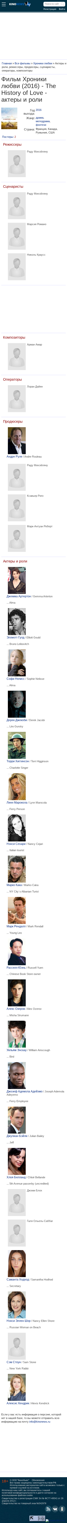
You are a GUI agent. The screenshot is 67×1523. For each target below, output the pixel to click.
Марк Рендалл (16, 926)
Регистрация (49, 9)
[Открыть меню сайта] (4, 5)
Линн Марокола (17, 802)
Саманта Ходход (18, 1279)
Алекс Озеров (16, 1008)
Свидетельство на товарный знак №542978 (24, 1503)
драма (39, 117)
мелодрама (43, 121)
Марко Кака (14, 885)
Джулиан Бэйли (17, 1135)
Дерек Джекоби (17, 720)
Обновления (38, 1480)
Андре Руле (14, 456)
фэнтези (41, 124)
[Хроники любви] (9, 120)
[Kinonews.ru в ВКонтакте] (55, 1509)
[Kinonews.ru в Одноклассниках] (62, 1509)
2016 (38, 109)
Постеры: (9, 136)
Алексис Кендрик (18, 1403)
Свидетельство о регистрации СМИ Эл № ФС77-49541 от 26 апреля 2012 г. (32, 1499)
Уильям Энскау (17, 1050)
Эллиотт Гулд (15, 637)
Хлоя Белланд (16, 1177)
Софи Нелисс (16, 678)
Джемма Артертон (19, 596)
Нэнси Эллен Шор (19, 1320)
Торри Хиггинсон (18, 761)
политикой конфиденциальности (18, 1493)
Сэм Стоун (14, 1362)
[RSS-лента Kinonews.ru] (48, 1509)
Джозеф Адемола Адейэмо (25, 1091)
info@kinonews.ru (39, 1421)
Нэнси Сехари (16, 843)
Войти (62, 9)
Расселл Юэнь (16, 967)
